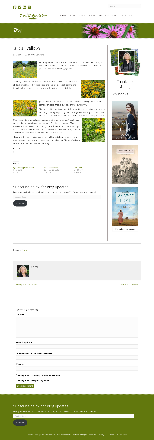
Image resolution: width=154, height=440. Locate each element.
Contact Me (125, 15)
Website (20, 364)
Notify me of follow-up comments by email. (39, 375)
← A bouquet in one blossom (25, 284)
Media (92, 15)
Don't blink (78, 167)
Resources (110, 15)
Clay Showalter (121, 434)
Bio (100, 15)
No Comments (39, 55)
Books (63, 15)
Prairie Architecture (51, 167)
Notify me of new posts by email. (34, 380)
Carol (18, 55)
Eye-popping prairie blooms (24, 167)
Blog (72, 15)
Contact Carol (32, 434)
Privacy (101, 434)
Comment (20, 314)
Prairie (24, 250)
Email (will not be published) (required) (34, 353)
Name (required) (24, 342)
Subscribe (20, 203)
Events (81, 15)
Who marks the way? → (131, 284)
